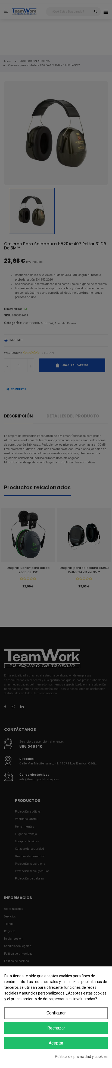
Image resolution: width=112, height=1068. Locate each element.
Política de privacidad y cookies (81, 1056)
